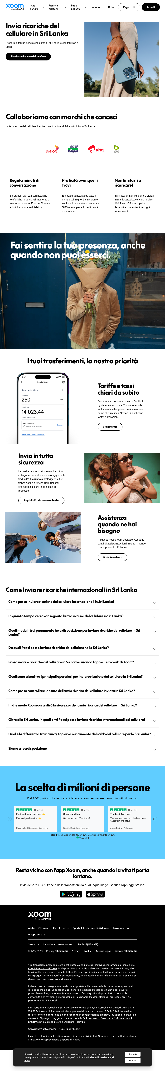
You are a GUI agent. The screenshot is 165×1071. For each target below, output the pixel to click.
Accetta (133, 1054)
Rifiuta (132, 1060)
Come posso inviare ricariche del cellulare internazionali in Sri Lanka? (61, 601)
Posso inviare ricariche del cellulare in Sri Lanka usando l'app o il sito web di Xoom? (71, 662)
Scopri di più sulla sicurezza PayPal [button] (41, 500)
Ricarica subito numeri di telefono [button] (28, 56)
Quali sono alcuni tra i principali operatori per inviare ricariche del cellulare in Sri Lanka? (75, 676)
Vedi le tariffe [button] (110, 426)
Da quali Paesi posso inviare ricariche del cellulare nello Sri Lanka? (58, 648)
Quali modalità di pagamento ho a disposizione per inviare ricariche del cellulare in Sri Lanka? (74, 632)
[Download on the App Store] (95, 896)
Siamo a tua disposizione (27, 748)
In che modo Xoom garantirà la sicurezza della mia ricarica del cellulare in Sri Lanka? (72, 705)
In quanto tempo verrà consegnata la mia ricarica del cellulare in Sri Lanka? (65, 616)
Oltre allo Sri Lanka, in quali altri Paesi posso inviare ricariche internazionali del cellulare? (77, 719)
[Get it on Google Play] (71, 896)
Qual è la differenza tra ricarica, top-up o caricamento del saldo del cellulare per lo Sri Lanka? (79, 734)
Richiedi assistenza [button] (112, 557)
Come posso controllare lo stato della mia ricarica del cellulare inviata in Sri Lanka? (71, 691)
